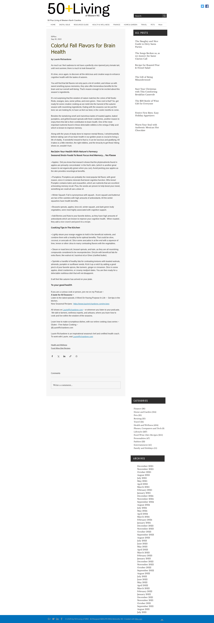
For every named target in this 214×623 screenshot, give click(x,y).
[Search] (164, 16)
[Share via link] (70, 356)
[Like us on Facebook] (207, 6)
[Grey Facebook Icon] (61, 619)
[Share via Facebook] (52, 356)
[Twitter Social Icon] (202, 6)
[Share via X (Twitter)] (58, 356)
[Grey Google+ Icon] (49, 619)
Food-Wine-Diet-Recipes (60, 348)
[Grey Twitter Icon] (53, 619)
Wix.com (138, 619)
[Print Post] (76, 356)
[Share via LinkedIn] (64, 356)
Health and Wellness (59, 345)
